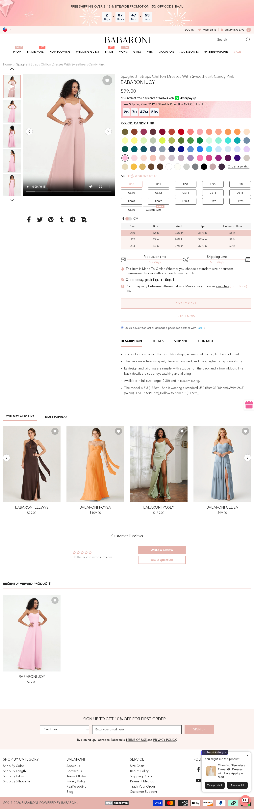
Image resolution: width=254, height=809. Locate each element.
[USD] (7, 30)
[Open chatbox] (245, 800)
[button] (29, 131)
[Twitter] (40, 219)
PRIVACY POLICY (164, 740)
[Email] (84, 219)
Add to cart (185, 303)
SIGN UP (199, 729)
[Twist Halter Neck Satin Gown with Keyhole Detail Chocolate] (32, 464)
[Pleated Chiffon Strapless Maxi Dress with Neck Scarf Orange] (95, 464)
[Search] (234, 40)
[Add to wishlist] (107, 80)
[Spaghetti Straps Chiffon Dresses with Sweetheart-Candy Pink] (32, 633)
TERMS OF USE (136, 740)
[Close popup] (247, 755)
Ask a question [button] (162, 560)
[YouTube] (198, 780)
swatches (222, 286)
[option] (69, 135)
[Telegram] (73, 219)
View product (214, 785)
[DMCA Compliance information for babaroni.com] (117, 803)
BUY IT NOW (186, 316)
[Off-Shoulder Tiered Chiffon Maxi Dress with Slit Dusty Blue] (222, 464)
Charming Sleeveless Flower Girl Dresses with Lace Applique (231, 769)
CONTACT (205, 341)
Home (7, 64)
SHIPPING (181, 341)
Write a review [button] (162, 550)
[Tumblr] (62, 219)
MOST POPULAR (56, 417)
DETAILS (158, 341)
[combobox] (230, 40)
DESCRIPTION (131, 341)
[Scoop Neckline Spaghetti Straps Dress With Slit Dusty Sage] (159, 464)
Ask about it (237, 785)
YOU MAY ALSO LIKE (20, 416)
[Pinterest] (51, 219)
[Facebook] (29, 219)
